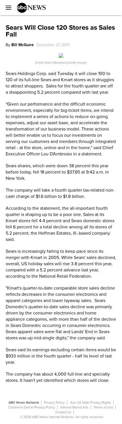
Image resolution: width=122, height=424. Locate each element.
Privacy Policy (54, 402)
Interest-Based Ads (74, 407)
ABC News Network (24, 402)
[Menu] (7, 7)
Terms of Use (103, 407)
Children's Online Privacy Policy (31, 407)
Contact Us (63, 412)
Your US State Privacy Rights (90, 402)
